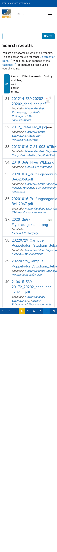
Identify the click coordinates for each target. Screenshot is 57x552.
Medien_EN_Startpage (38, 166)
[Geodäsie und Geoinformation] (6, 13)
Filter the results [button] (32, 76)
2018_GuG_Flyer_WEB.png (33, 162)
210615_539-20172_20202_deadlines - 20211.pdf (31, 287)
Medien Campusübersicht (27, 253)
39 (53, 310)
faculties (7, 64)
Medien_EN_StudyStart (25, 139)
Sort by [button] (48, 76)
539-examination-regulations (29, 212)
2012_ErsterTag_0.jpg (29, 127)
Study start (34, 135)
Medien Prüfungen (23, 187)
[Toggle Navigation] (50, 13)
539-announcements (38, 304)
